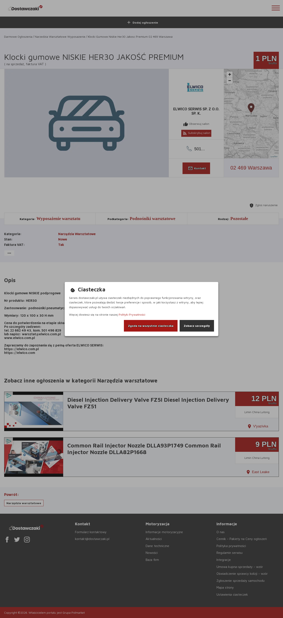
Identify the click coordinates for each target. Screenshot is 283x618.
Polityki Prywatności (132, 314)
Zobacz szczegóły (197, 325)
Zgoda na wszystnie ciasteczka (150, 325)
